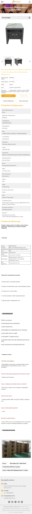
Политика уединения (9, 506)
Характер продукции (23, 101)
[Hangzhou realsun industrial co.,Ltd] (16, 2)
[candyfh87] (22, 502)
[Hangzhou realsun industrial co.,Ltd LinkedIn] (15, 502)
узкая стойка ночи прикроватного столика (15, 470)
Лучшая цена (8, 95)
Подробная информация (8, 101)
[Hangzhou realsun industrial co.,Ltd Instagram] (12, 502)
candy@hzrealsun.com (9, 498)
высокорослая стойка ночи (18, 463)
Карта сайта (17, 506)
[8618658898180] (19, 502)
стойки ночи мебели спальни (11, 467)
